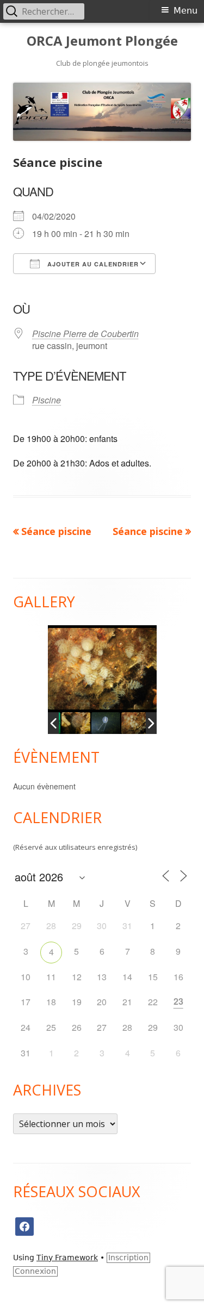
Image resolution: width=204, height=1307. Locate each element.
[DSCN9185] (100, 723)
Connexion (35, 1271)
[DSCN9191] (70, 723)
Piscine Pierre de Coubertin (85, 333)
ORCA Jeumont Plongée (102, 41)
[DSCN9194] (130, 723)
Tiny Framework (67, 1257)
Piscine (46, 400)
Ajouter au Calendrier (92, 264)
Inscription (128, 1257)
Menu (185, 10)
